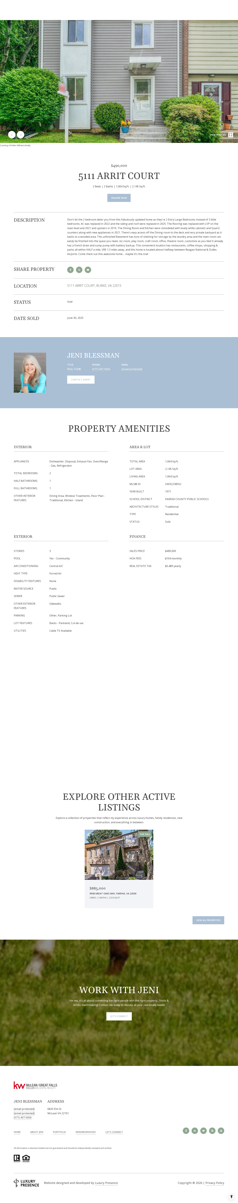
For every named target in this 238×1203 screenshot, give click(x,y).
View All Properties (208, 920)
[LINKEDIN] (195, 1130)
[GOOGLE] (212, 1130)
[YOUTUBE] (203, 1130)
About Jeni (36, 1131)
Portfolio (59, 1131)
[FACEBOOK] (186, 1130)
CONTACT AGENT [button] (81, 379)
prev (12, 134)
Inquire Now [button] (119, 197)
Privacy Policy (214, 1183)
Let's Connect (114, 1132)
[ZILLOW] (221, 1130)
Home (17, 1131)
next (20, 134)
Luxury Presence (106, 1183)
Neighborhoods (86, 1131)
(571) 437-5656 (101, 369)
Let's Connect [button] (119, 1016)
